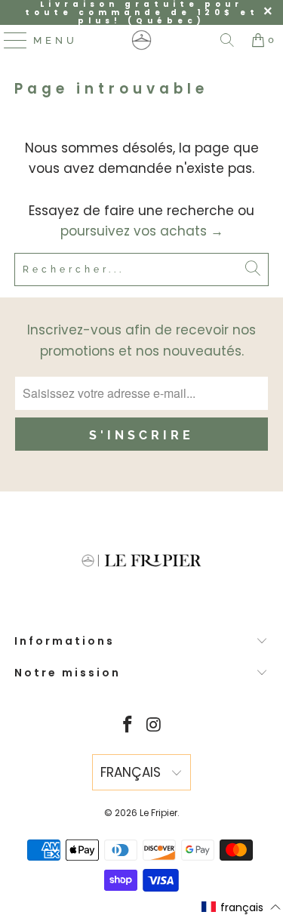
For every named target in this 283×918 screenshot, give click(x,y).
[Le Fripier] (142, 40)
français (132, 772)
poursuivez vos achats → (141, 231)
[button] (241, 907)
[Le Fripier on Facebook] (127, 726)
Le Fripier (158, 812)
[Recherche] (227, 40)
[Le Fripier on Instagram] (154, 726)
